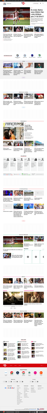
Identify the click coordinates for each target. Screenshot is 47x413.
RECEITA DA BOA (23, 311)
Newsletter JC (33, 389)
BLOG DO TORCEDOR (23, 234)
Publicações (25, 393)
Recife (5, 381)
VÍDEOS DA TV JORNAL (23, 92)
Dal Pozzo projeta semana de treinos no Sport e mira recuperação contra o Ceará (25, 344)
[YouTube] (12, 388)
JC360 (23, 61)
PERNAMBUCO (23, 121)
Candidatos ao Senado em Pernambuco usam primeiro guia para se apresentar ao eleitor (8, 39)
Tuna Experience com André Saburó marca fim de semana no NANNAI (39, 348)
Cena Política (19, 392)
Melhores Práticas (26, 391)
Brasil (18, 390)
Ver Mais (23, 77)
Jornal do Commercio (40, 387)
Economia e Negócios (20, 401)
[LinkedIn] (10, 388)
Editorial (20, 365)
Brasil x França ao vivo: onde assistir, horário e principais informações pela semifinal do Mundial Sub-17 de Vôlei (11, 354)
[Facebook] (5, 388)
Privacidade (25, 390)
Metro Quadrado (19, 400)
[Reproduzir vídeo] (28, 257)
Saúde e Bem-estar (19, 397)
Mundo (18, 391)
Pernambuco (18, 387)
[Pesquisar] (43, 3)
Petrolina (21, 381)
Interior (36, 381)
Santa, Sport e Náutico (32, 57)
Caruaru (9, 381)
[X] (8, 388)
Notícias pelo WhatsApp (32, 388)
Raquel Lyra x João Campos (17, 57)
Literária (18, 404)
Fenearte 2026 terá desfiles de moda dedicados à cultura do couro (39, 355)
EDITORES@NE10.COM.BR (32, 409)
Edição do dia (25, 57)
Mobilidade (18, 398)
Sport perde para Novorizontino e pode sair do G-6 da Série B (38, 23)
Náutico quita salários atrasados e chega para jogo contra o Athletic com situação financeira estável (26, 356)
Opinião (15, 365)
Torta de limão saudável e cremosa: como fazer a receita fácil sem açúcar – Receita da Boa (12, 350)
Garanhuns (15, 381)
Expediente (25, 394)
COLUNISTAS (23, 156)
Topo (41, 365)
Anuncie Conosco (33, 392)
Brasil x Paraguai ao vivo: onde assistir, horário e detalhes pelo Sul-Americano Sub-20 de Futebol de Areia (12, 359)
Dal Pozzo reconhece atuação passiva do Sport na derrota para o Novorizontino (26, 348)
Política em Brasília (19, 393)
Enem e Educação (19, 399)
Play (37, 412)
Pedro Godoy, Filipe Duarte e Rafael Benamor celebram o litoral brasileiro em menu (39, 344)
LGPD (24, 392)
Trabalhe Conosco (26, 397)
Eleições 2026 (40, 57)
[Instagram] (7, 388)
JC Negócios (18, 394)
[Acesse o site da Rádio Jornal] (4, 412)
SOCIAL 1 (23, 276)
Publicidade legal (35, 3)
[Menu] (40, 3)
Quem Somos (26, 387)
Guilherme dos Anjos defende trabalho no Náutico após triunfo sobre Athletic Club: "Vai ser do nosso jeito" (25, 352)
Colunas (11, 365)
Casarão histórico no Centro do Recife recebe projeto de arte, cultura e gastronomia (29, 138)
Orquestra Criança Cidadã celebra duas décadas (39, 352)
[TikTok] (13, 388)
